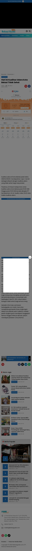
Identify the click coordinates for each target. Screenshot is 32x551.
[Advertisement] (16, 275)
